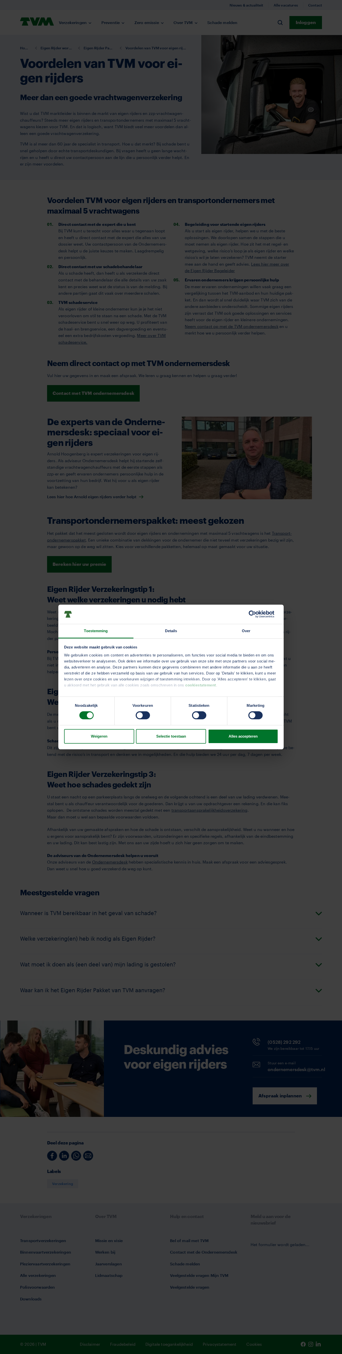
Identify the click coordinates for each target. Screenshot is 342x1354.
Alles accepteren (243, 736)
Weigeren (99, 736)
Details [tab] (171, 631)
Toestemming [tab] (96, 631)
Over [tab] (246, 631)
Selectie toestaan (171, 736)
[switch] (143, 715)
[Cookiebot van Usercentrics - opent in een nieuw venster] (256, 614)
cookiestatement (200, 685)
